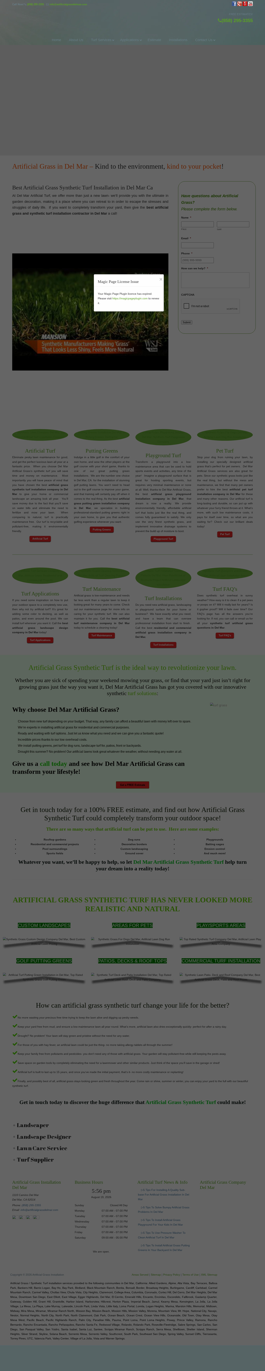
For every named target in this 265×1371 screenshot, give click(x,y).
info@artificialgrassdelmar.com (68, 4)
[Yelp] (245, 5)
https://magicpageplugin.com (130, 298)
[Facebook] (234, 5)
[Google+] (239, 5)
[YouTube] (250, 5)
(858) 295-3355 (35, 4)
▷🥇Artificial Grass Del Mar (132, 17)
